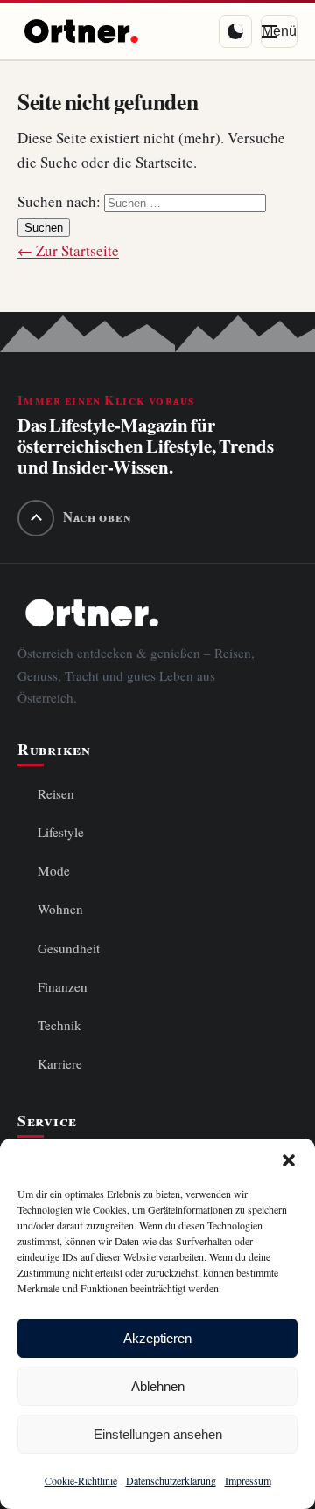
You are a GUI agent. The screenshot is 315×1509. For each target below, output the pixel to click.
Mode (54, 870)
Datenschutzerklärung (171, 1480)
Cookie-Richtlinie (81, 1480)
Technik (59, 1025)
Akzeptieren (157, 1338)
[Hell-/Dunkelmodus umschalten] (235, 31)
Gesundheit (69, 948)
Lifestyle (61, 832)
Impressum (248, 1480)
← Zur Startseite (68, 250)
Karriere (60, 1064)
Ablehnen (158, 1386)
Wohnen (60, 909)
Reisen (56, 794)
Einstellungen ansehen (158, 1434)
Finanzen (63, 987)
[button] (289, 1160)
